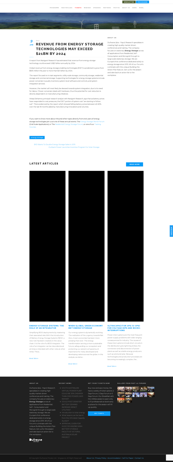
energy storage (37, 137)
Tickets (78, 7)
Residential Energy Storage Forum (69, 124)
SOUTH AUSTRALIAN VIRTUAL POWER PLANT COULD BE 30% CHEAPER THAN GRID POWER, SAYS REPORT (72, 393)
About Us (126, 7)
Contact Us (139, 458)
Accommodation (114, 458)
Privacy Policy (100, 458)
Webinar (87, 7)
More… (141, 7)
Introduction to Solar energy (73, 413)
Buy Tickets (99, 413)
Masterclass (66, 7)
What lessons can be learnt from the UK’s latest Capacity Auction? (73, 418)
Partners (107, 7)
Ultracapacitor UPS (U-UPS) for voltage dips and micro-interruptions (124, 328)
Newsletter (129, 2)
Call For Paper (127, 458)
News (134, 7)
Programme (142, 2)
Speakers (97, 7)
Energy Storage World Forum (92, 122)
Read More (135, 164)
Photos (116, 7)
